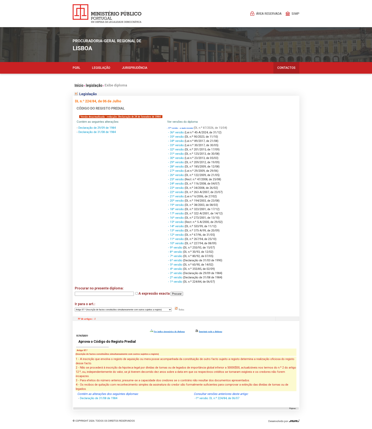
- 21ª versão (176, 196)
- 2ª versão (175, 277)
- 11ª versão (176, 239)
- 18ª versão (176, 209)
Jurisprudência (134, 68)
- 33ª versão (176, 145)
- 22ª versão (176, 192)
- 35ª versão (176, 136)
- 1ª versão (175, 281)
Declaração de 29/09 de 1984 (97, 127)
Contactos (286, 68)
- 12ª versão (176, 235)
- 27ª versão (176, 171)
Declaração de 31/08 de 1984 (97, 132)
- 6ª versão (175, 260)
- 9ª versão (175, 247)
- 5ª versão (175, 264)
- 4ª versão (175, 269)
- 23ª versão (176, 188)
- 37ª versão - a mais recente (180, 128)
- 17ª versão (176, 213)
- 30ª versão (176, 158)
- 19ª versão (176, 205)
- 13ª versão (176, 230)
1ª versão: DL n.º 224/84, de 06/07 (217, 398)
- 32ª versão (176, 149)
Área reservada (269, 14)
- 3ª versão (175, 273)
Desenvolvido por (278, 421)
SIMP (295, 14)
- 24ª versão (176, 183)
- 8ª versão (175, 252)
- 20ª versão (176, 200)
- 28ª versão (176, 166)
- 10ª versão (176, 243)
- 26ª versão (176, 175)
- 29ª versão (176, 162)
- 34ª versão (176, 141)
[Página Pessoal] (107, 13)
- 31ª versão (176, 153)
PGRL (76, 68)
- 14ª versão (176, 226)
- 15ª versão (176, 222)
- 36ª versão (176, 132)
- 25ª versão (176, 179)
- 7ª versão (175, 256)
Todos (181, 309)
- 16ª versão (176, 217)
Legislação (101, 68)
